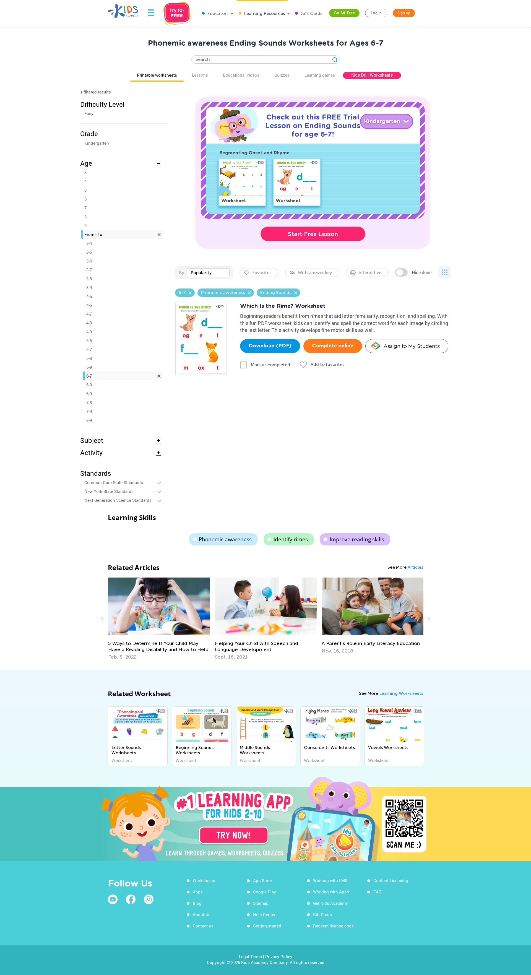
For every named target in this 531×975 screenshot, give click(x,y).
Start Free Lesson (313, 234)
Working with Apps (331, 892)
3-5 (89, 252)
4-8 (89, 323)
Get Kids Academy (330, 903)
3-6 (89, 261)
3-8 (89, 278)
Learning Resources (264, 13)
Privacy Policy (278, 956)
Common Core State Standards (113, 482)
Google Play (264, 892)
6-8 (89, 385)
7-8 (89, 402)
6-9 (89, 393)
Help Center (264, 914)
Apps (198, 892)
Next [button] (428, 619)
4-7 (89, 314)
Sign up (403, 13)
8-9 (89, 420)
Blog (197, 903)
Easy (88, 113)
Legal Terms (250, 956)
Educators (217, 13)
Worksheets (204, 880)
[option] (159, 619)
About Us (201, 914)
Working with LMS (330, 880)
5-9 (89, 367)
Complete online (332, 346)
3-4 (89, 243)
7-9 (89, 411)
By (181, 272)
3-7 (89, 269)
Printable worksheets (157, 75)
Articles (415, 567)
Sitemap (261, 903)
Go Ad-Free (344, 13)
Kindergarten (96, 143)
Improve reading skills (357, 539)
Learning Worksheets (401, 693)
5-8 (89, 358)
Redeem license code (333, 926)
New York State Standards (109, 491)
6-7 (89, 376)
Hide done (421, 272)
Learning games (319, 75)
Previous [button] (103, 619)
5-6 (89, 340)
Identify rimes (291, 539)
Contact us (203, 926)
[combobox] (208, 272)
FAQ (377, 892)
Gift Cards (310, 13)
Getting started (267, 926)
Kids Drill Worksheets (372, 75)
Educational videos (241, 75)
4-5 (89, 296)
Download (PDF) (270, 346)
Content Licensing (390, 880)
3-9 (89, 287)
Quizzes (282, 75)
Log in (376, 13)
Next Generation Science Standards (118, 500)
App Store (262, 880)
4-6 (89, 305)
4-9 (89, 331)
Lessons (200, 75)
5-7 (89, 349)
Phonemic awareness (225, 539)
